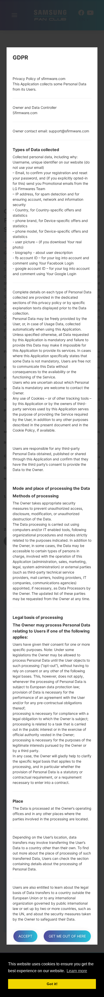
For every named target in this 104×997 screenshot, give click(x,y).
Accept (25, 936)
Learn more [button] (77, 971)
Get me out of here (67, 936)
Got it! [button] (52, 984)
